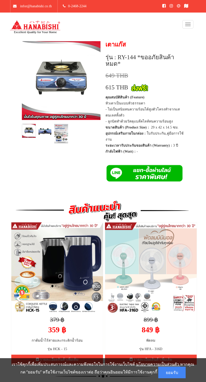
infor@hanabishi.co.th (35, 6)
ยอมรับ (172, 372)
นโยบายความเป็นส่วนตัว (158, 364)
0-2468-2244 (77, 6)
